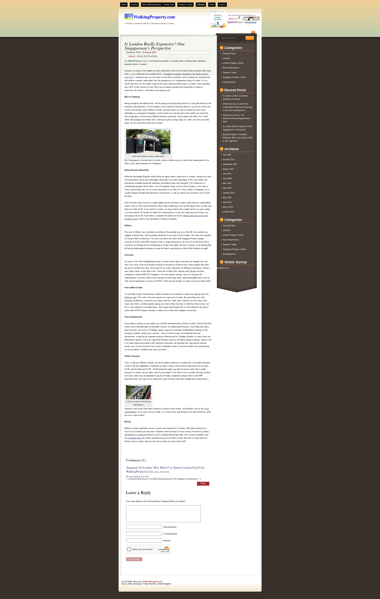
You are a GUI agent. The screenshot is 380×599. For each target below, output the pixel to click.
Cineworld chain (134, 438)
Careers (222, 4)
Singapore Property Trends (234, 77)
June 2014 (227, 178)
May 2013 (227, 197)
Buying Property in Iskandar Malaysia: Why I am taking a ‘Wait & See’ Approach (237, 137)
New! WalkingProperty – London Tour (158, 4)
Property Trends (185, 4)
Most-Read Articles (150, 56)
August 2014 (228, 169)
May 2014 (227, 183)
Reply (203, 483)
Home (123, 4)
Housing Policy (229, 53)
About (211, 4)
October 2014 (228, 159)
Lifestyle (201, 4)
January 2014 (228, 193)
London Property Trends (233, 63)
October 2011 (228, 212)
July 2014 (227, 174)
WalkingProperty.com (154, 16)
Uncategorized (229, 82)
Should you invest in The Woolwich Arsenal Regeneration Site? (236, 118)
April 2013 (227, 202)
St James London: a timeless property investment (235, 97)
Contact (134, 4)
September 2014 (230, 164)
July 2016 (227, 155)
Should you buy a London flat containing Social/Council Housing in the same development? (237, 107)
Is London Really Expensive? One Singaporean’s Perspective (237, 128)
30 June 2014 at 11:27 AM (137, 477)
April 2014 (227, 188)
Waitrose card (130, 297)
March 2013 (228, 207)
